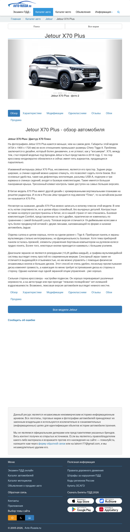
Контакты (13, 500)
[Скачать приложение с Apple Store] (80, 501)
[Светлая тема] (12, 517)
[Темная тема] (21, 517)
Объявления (83, 12)
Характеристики (32, 113)
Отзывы (96, 113)
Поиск (36, 26)
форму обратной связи (51, 443)
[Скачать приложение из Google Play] (80, 509)
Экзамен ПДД (21, 12)
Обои (109, 113)
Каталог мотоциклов (20, 480)
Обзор (14, 113)
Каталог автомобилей (20, 475)
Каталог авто (43, 12)
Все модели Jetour (65, 309)
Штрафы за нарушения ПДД (84, 475)
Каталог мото (63, 12)
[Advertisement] (65, 364)
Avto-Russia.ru (33, 528)
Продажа (16, 120)
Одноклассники (77, 113)
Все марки (93, 26)
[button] (16, 69)
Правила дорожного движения (85, 470)
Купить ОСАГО (76, 485)
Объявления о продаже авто (25, 485)
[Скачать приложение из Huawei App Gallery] (109, 509)
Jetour (49, 19)
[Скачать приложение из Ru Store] (109, 501)
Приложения (15, 506)
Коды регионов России (80, 480)
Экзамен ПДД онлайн (20, 470)
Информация (103, 12)
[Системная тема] (29, 517)
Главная (16, 19)
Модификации (55, 113)
